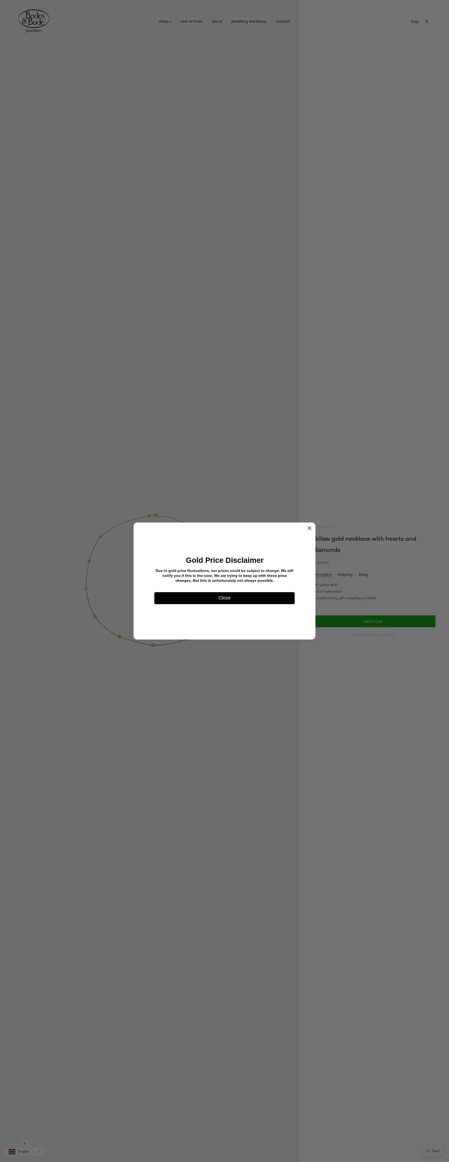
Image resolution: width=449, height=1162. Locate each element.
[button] (309, 528)
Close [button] (224, 598)
